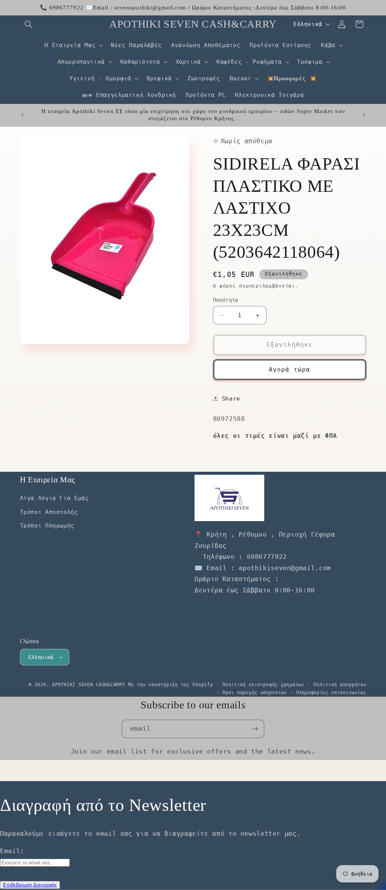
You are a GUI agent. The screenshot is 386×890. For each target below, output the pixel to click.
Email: (12, 851)
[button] (28, 24)
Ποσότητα (225, 300)
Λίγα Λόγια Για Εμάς (54, 498)
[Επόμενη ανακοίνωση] (363, 114)
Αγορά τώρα (290, 369)
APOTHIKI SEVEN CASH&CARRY (88, 684)
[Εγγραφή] (255, 729)
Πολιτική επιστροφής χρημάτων (263, 684)
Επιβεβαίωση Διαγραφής (30, 885)
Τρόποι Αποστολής (49, 512)
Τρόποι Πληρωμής (47, 525)
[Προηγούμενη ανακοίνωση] (22, 114)
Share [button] (231, 398)
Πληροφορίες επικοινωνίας (331, 692)
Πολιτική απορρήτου (340, 684)
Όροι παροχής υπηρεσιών (254, 692)
